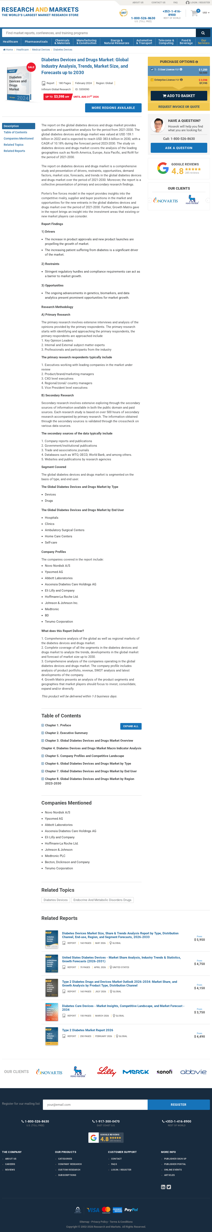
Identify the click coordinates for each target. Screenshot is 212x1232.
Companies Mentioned (19, 138)
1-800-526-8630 (143, 18)
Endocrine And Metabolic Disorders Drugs (102, 900)
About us (11, 1158)
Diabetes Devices (56, 900)
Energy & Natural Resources (116, 42)
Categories (65, 1158)
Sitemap (84, 1221)
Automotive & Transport (144, 42)
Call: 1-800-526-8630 (179, 139)
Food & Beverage (186, 42)
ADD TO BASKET (179, 96)
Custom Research (69, 1169)
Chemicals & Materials (62, 42)
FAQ (175, 2)
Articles (169, 1175)
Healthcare (10, 41)
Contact (116, 1158)
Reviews (10, 1169)
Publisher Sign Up (175, 1158)
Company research (70, 1164)
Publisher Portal (175, 1164)
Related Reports (14, 151)
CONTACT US (158, 2)
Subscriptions (67, 1175)
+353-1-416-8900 (172, 13)
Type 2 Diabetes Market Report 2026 (87, 1030)
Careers (10, 1164)
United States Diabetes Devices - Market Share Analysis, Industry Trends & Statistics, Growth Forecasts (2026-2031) (121, 959)
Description (11, 126)
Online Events (173, 1169)
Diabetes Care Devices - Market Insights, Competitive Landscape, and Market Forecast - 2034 (123, 1008)
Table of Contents (15, 132)
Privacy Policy (99, 1221)
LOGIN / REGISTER (200, 2)
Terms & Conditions (121, 1221)
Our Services (204, 42)
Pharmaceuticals (36, 41)
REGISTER (179, 1105)
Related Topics (13, 144)
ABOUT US (137, 2)
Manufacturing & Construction (87, 42)
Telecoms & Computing (166, 42)
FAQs (114, 1164)
